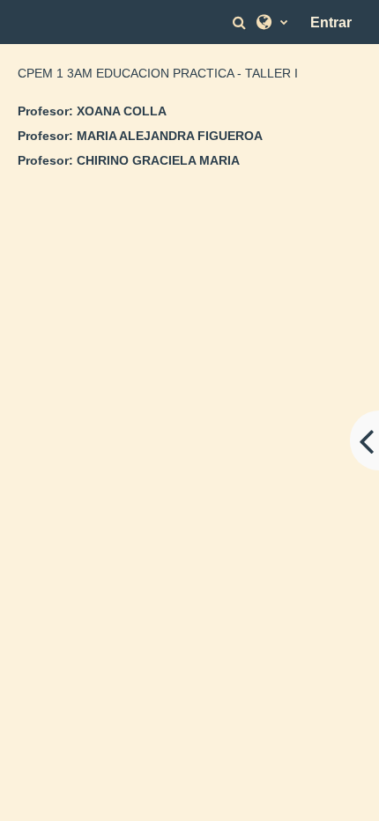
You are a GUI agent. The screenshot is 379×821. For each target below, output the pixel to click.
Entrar (331, 22)
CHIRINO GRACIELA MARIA (158, 160)
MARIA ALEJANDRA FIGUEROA (170, 136)
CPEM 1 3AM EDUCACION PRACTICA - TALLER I (158, 73)
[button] (241, 22)
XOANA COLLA (122, 111)
